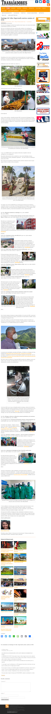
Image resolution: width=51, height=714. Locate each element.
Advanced (39, 20)
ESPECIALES (23, 10)
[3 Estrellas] (3, 23)
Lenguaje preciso (12, 15)
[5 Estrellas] (5, 23)
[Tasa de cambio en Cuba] (43, 114)
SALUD (44, 8)
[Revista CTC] (43, 104)
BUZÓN (19, 8)
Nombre (3, 693)
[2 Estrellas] (2, 23)
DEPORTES (31, 8)
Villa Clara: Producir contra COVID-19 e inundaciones (6, 629)
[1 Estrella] (1, 23)
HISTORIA (4, 10)
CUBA (8, 8)
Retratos (41, 13)
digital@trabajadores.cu (12, 712)
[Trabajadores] (7, 706)
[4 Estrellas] (4, 23)
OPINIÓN (25, 8)
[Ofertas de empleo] (43, 76)
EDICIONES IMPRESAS (13, 10)
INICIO (3, 8)
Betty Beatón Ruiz (5, 530)
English (4, 15)
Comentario (3, 681)
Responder (3, 675)
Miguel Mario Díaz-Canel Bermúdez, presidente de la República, (19, 353)
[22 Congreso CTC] (43, 49)
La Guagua (16, 13)
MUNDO (13, 8)
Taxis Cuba (17, 411)
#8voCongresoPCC (7, 13)
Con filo (23, 13)
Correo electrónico (4, 697)
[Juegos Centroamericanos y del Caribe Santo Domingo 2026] (43, 39)
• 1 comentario (29, 21)
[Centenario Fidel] (43, 30)
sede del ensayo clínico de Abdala (20, 474)
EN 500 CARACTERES (32, 13)
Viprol (6, 427)
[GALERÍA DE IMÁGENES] (43, 92)
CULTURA (38, 8)
